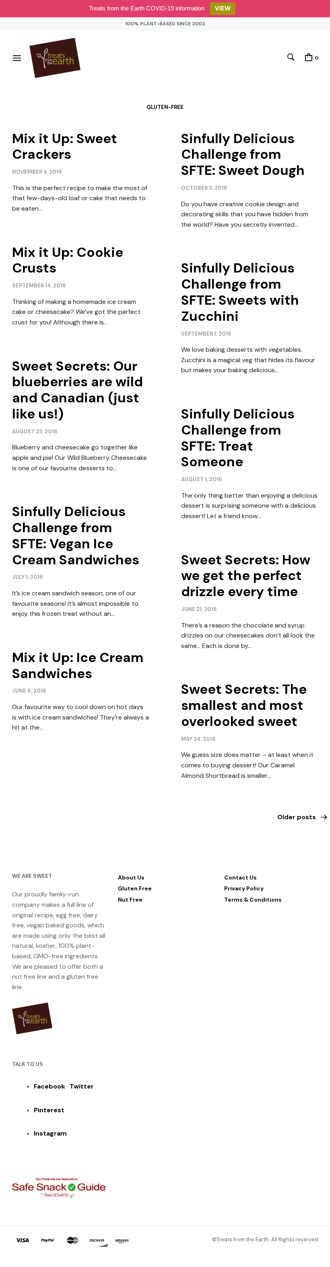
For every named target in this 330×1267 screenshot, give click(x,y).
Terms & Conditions (253, 899)
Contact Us (240, 877)
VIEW (223, 8)
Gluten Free (135, 888)
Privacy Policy (244, 888)
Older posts (296, 817)
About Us (131, 877)
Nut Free (130, 899)
